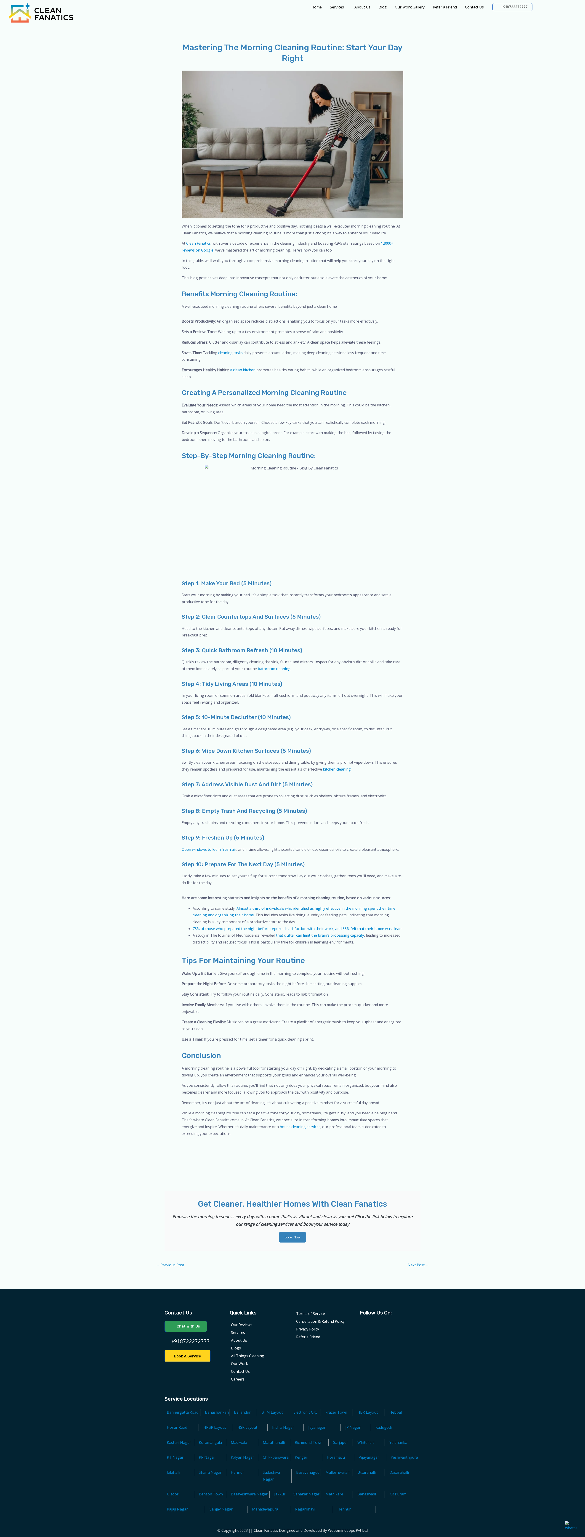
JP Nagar (353, 1427)
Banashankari (217, 1412)
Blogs (236, 1348)
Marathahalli (274, 1442)
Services (337, 7)
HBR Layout (367, 1412)
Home (316, 7)
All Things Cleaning (247, 1355)
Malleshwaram (338, 1472)
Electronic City (305, 1412)
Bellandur (242, 1412)
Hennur (344, 1509)
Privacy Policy (307, 1329)
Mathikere (334, 1494)
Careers (238, 1379)
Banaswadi (366, 1494)
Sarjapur (340, 1442)
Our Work (239, 1363)
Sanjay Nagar (221, 1509)
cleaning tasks (230, 352)
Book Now (292, 1237)
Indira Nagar (283, 1427)
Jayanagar (317, 1427)
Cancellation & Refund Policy (320, 1321)
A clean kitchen (242, 369)
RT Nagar (175, 1457)
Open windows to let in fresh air (209, 849)
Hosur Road (177, 1427)
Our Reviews (241, 1324)
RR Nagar (207, 1457)
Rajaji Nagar (177, 1509)
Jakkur (279, 1494)
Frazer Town (336, 1412)
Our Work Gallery (410, 7)
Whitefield (366, 1442)
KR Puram (397, 1494)
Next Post (418, 1264)
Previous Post (170, 1264)
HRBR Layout (214, 1427)
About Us (362, 7)
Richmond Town (308, 1442)
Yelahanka (398, 1442)
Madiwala (239, 1442)
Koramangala (210, 1442)
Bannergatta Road (182, 1412)
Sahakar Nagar (306, 1494)
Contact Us (474, 7)
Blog (383, 7)
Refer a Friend (445, 7)
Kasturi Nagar (179, 1442)
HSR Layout (247, 1427)
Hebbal (395, 1412)
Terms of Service (310, 1313)
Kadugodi (383, 1427)
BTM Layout (272, 1412)
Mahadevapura (265, 1509)
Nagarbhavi (305, 1509)
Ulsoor (172, 1494)
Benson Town (211, 1494)
